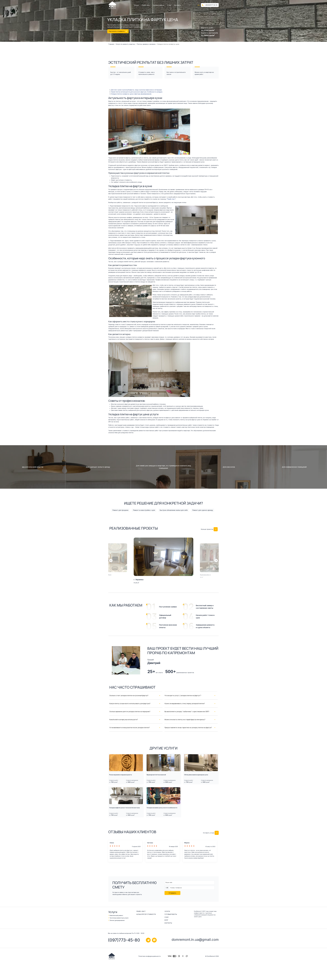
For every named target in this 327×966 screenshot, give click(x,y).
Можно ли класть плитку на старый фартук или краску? (185, 719)
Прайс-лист (146, 5)
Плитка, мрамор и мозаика (146, 44)
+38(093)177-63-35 (210, 5)
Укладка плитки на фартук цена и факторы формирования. (131, 94)
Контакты (177, 5)
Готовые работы (158, 5)
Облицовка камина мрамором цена (196, 775)
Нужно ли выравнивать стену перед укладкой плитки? (185, 703)
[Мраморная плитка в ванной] (163, 762)
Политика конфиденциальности (149, 956)
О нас (169, 5)
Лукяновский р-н (205, 575)
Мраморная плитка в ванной (156, 775)
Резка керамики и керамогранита (120, 775)
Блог (166, 920)
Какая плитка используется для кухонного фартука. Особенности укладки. (137, 92)
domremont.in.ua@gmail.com (195, 939)
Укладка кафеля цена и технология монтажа (124, 808)
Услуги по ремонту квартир (125, 44)
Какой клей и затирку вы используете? (123, 719)
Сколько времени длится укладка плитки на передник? (129, 711)
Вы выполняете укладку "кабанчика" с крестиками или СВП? (187, 711)
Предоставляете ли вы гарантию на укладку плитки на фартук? (188, 727)
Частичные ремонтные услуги (119, 918)
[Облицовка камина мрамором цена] (201, 762)
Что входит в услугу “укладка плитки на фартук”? (183, 695)
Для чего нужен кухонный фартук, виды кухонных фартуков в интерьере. (136, 90)
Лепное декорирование (117, 920)
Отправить (172, 893)
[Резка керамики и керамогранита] (126, 762)
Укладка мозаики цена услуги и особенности (162, 808)
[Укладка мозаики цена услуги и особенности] (163, 795)
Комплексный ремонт (116, 915)
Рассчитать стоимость (116, 31)
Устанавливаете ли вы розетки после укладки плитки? (129, 727)
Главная (111, 44)
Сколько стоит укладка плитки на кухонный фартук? (128, 695)
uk (198, 5)
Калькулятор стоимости (146, 914)
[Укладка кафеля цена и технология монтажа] (126, 795)
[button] (111, 560)
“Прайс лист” (171, 199)
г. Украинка (138, 580)
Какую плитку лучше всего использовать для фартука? (129, 703)
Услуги (136, 5)
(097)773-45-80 (124, 940)
